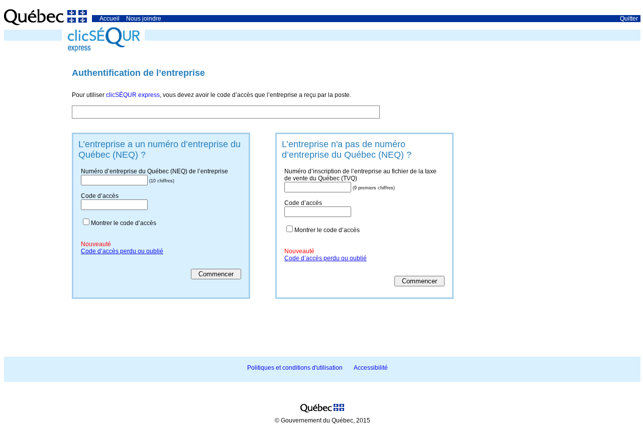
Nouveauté (96, 244)
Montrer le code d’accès (123, 223)
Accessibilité (371, 367)
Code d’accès (100, 195)
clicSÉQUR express (133, 94)
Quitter (629, 18)
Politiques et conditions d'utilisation (295, 367)
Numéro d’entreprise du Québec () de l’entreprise (154, 171)
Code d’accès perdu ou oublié (122, 251)
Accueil (109, 18)
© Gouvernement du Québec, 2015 (322, 420)
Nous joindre (143, 18)
